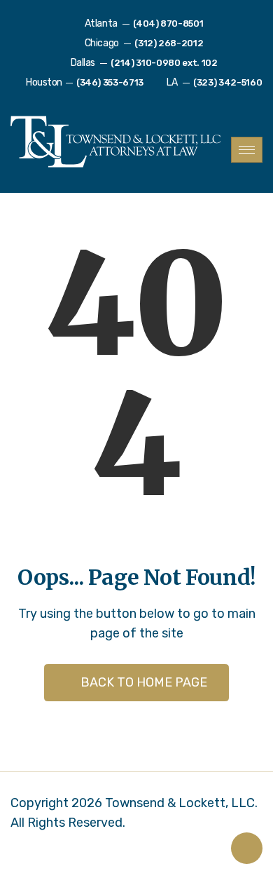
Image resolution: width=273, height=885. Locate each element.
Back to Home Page (142, 682)
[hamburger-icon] (246, 150)
